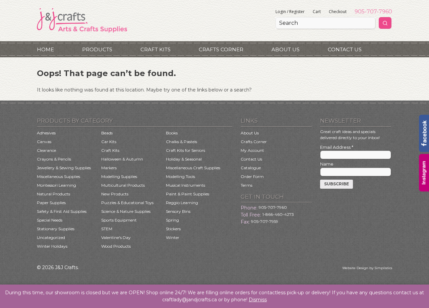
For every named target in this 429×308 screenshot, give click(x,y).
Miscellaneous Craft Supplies (193, 167)
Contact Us (345, 49)
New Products (114, 193)
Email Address (336, 147)
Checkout (338, 11)
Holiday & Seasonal (184, 159)
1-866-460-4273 (278, 214)
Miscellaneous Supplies (58, 176)
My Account (252, 150)
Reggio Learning (182, 202)
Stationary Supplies (55, 228)
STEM (106, 228)
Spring (172, 220)
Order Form (252, 176)
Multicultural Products (123, 185)
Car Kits (108, 141)
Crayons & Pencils (54, 159)
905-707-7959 (264, 221)
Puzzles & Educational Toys (127, 202)
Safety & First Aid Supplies (61, 211)
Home (45, 49)
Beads (107, 132)
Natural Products (53, 193)
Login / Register (290, 11)
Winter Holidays (52, 246)
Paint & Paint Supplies (187, 193)
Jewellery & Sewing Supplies (64, 167)
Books (172, 132)
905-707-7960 (373, 11)
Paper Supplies (51, 202)
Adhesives (46, 132)
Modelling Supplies (119, 176)
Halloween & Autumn (122, 159)
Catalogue (251, 167)
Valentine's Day (116, 237)
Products (97, 49)
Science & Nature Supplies (125, 211)
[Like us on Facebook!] (424, 150)
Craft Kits (155, 49)
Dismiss (258, 300)
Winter (172, 237)
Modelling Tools (180, 176)
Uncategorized (51, 237)
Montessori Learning (56, 185)
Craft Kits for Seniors (185, 150)
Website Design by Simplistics (367, 268)
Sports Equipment (119, 220)
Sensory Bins (178, 211)
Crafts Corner (221, 49)
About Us (285, 49)
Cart (317, 11)
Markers (109, 167)
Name (326, 164)
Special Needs (49, 220)
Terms (246, 185)
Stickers (173, 228)
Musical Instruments (185, 185)
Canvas (44, 141)
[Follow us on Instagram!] (424, 190)
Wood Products (116, 246)
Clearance (46, 150)
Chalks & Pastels (181, 141)
